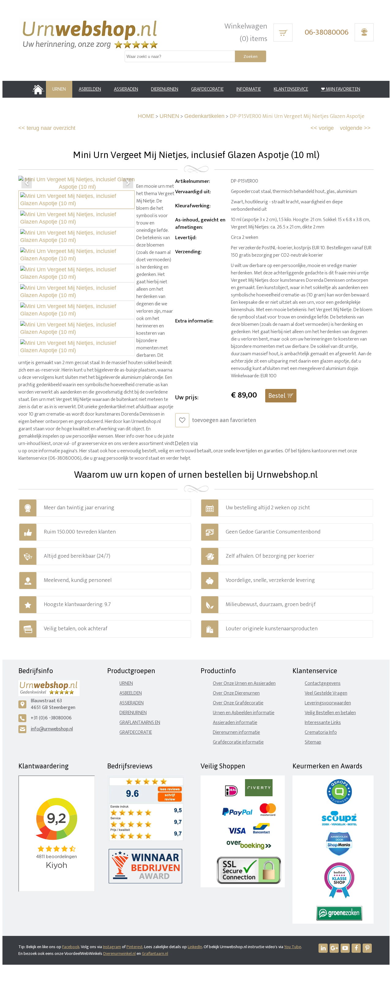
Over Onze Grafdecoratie (238, 703)
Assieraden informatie (235, 722)
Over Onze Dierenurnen (236, 693)
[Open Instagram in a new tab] (334, 948)
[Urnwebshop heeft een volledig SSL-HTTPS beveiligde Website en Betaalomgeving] (249, 883)
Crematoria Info (321, 732)
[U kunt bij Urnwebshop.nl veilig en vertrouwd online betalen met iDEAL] (231, 795)
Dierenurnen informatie (236, 732)
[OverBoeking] (249, 848)
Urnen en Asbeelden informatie (243, 713)
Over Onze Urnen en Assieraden (244, 683)
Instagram (112, 946)
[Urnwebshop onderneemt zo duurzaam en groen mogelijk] (339, 919)
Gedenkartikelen (204, 116)
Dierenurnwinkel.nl (119, 953)
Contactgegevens (323, 683)
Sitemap (313, 742)
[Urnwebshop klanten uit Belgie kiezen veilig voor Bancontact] (261, 832)
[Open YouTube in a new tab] (345, 948)
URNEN (169, 116)
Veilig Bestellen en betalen (330, 713)
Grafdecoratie (135, 732)
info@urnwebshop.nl (52, 729)
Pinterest (134, 946)
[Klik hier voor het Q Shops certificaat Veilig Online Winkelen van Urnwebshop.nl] (339, 803)
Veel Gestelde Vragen (326, 693)
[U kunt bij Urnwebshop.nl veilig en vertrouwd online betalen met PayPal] (237, 814)
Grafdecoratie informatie (238, 742)
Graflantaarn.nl (155, 953)
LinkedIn (195, 946)
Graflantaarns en (139, 722)
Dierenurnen (133, 713)
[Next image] (128, 183)
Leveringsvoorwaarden (328, 703)
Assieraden (131, 703)
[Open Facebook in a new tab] (356, 948)
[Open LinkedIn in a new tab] (323, 948)
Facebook (70, 946)
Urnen (126, 683)
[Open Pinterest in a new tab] (367, 948)
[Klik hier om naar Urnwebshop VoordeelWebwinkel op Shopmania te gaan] (339, 854)
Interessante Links (323, 722)
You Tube (292, 946)
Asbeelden (130, 693)
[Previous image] (26, 183)
